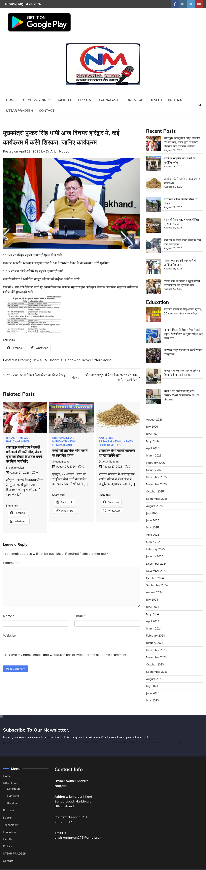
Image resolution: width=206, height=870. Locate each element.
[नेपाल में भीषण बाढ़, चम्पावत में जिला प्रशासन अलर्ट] (153, 226)
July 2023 (152, 686)
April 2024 (152, 621)
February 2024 (155, 635)
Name (8, 616)
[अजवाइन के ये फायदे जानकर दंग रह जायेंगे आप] (153, 185)
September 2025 (157, 498)
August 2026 (154, 419)
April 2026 (152, 448)
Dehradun (13, 788)
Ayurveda (106, 438)
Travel (86, 360)
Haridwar (72, 360)
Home (10, 100)
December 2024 (156, 563)
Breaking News (29, 360)
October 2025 (155, 491)
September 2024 (157, 585)
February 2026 (155, 462)
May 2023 (152, 700)
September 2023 (157, 671)
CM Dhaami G (53, 360)
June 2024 (152, 606)
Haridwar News (17, 441)
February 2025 (155, 549)
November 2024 (156, 570)
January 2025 (154, 556)
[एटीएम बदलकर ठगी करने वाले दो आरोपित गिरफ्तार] (153, 267)
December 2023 (156, 650)
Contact (47, 110)
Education (134, 100)
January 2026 (154, 470)
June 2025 (152, 520)
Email (79, 616)
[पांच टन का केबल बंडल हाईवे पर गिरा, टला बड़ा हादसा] (153, 246)
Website (9, 635)
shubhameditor (15, 467)
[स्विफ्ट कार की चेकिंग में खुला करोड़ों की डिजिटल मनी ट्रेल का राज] (153, 287)
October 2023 (155, 664)
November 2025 (156, 484)
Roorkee (12, 803)
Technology (108, 100)
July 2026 (152, 426)
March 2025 (153, 541)
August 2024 (154, 592)
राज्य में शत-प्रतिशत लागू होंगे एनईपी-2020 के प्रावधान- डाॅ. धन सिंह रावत (181, 395)
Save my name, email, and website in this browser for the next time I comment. (68, 655)
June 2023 (152, 693)
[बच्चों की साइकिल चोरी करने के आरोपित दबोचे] (153, 164)
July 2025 (152, 513)
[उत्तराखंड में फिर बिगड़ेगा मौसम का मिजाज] (153, 205)
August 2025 (154, 506)
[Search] (200, 105)
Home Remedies (110, 445)
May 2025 (152, 527)
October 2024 (155, 578)
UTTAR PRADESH (19, 110)
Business (64, 100)
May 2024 (152, 614)
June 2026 (152, 433)
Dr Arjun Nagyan (58, 151)
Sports (84, 100)
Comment (11, 563)
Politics (175, 100)
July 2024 (152, 599)
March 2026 (153, 455)
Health (155, 100)
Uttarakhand (34, 100)
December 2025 (156, 477)
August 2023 (154, 679)
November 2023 (156, 657)
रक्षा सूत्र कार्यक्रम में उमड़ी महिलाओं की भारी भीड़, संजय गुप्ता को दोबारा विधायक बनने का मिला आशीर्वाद (182, 142)
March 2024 (153, 628)
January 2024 (154, 642)
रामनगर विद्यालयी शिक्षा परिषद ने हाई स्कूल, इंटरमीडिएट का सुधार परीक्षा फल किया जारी (183, 334)
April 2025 (152, 534)
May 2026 (152, 441)
